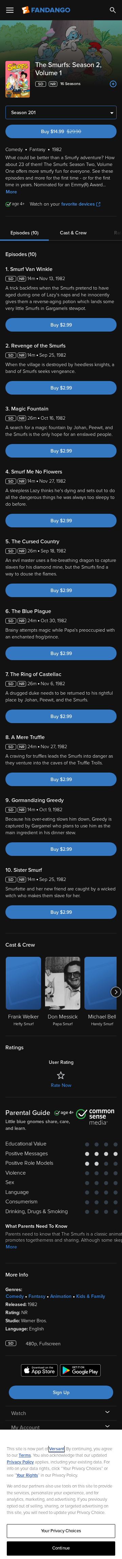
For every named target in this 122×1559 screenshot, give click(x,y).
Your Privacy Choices (61, 1531)
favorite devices (78, 204)
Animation (61, 1296)
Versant (56, 1449)
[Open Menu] (10, 10)
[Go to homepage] (46, 10)
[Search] (112, 10)
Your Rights (27, 1475)
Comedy (15, 1296)
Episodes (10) (25, 233)
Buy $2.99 (61, 325)
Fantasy (36, 1296)
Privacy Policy (20, 1462)
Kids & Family (90, 1296)
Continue (61, 1548)
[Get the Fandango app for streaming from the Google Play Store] (80, 1371)
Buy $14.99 (73, 131)
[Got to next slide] (115, 992)
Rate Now (61, 1085)
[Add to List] (113, 84)
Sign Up (61, 1392)
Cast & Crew (73, 233)
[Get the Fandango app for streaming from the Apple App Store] (39, 1371)
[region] (61, 1494)
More (11, 192)
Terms (25, 1455)
